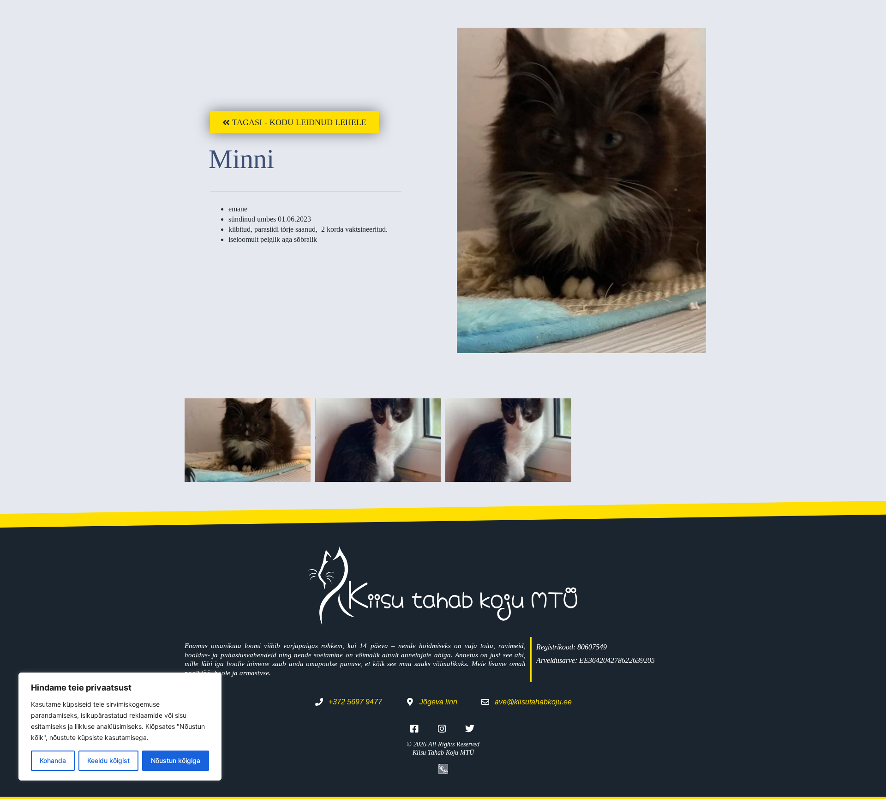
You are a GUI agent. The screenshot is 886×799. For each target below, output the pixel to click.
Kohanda (53, 760)
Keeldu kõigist (108, 760)
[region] (120, 727)
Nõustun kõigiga (175, 760)
